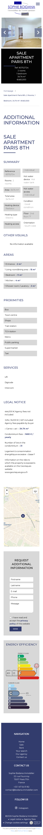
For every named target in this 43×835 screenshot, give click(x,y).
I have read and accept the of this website (20, 620)
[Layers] (35, 491)
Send (15, 629)
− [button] (7, 493)
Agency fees (30, 819)
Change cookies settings (16, 823)
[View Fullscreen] (7, 499)
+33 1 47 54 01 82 (21, 787)
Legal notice (16, 819)
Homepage (8, 91)
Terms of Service (23, 831)
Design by (37, 823)
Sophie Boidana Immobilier (21, 773)
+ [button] (7, 490)
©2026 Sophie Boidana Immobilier (21, 816)
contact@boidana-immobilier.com (21, 790)
